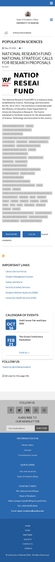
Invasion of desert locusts (14, 150)
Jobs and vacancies (27, 471)
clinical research (10, 221)
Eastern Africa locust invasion (16, 181)
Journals (27, 450)
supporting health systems (14, 165)
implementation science (31, 221)
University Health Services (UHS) (21, 298)
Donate (28, 548)
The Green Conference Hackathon (31, 338)
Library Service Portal (16, 271)
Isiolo (5, 201)
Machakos (29, 205)
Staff (27, 530)
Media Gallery (28, 445)
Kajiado (16, 209)
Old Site (27, 539)
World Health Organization (15, 154)
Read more (13, 235)
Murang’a (41, 205)
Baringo (24, 201)
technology (8, 142)
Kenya (39, 185)
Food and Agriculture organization (18, 185)
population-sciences (38, 217)
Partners (27, 535)
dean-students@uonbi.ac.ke (30, 511)
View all (23, 352)
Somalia (16, 189)
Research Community (38, 142)
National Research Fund (13, 126)
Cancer (32, 150)
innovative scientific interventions (18, 213)
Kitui (13, 205)
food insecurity (10, 197)
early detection (35, 157)
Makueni (6, 209)
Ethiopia (6, 189)
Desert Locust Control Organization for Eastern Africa (27, 193)
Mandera (23, 197)
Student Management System (19, 276)
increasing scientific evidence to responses (21, 169)
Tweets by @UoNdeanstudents (16, 367)
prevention (8, 161)
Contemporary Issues (27, 455)
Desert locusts (27, 173)
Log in (31, 234)
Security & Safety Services (18, 287)
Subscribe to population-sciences (3, 256)
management (21, 161)
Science (29, 126)
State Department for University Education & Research (26, 138)
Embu (19, 205)
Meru (5, 205)
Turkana (34, 201)
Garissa (14, 201)
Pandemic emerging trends (28, 146)
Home (27, 526)
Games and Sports (14, 282)
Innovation (22, 142)
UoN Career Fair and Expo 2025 (32, 322)
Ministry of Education (12, 134)
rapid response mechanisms (14, 157)
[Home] (27, 13)
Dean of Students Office (27, 19)
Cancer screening (43, 213)
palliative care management (15, 217)
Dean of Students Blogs (27, 476)
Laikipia (44, 201)
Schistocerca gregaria (13, 177)
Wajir (32, 197)
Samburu (41, 197)
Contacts (28, 544)
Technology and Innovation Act (17, 130)
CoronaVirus (8, 146)
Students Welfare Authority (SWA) (22, 292)
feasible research (10, 173)
